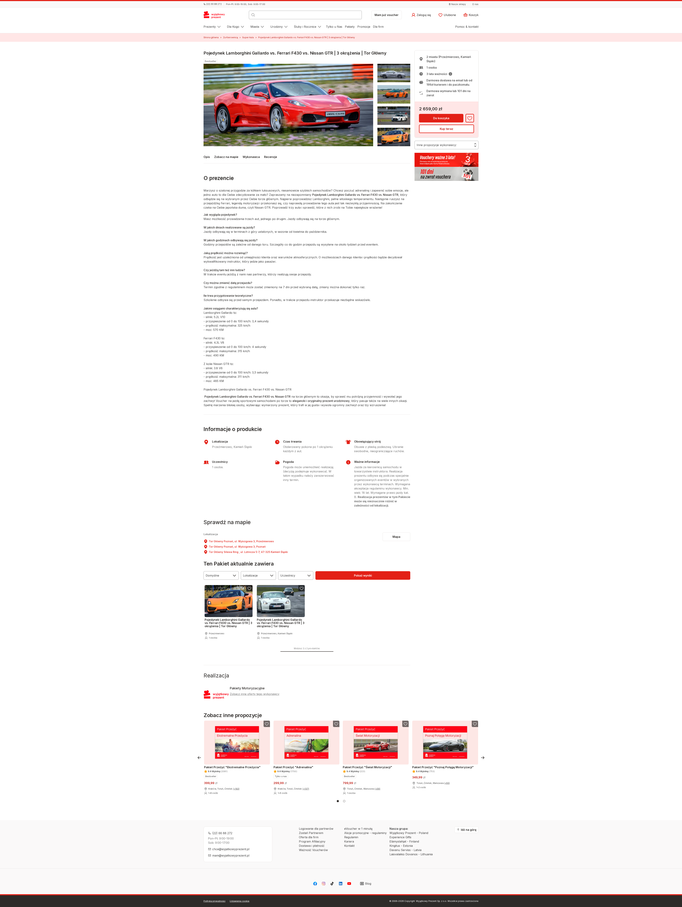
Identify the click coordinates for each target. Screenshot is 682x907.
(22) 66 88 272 (222, 833)
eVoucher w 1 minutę (358, 828)
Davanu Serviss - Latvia (405, 850)
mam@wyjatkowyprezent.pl (230, 855)
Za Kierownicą (230, 37)
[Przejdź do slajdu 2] (344, 801)
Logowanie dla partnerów (316, 828)
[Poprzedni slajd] (199, 757)
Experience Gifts (400, 837)
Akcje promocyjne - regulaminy (365, 833)
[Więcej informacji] (450, 74)
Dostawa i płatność (311, 845)
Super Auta (248, 37)
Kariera (349, 841)
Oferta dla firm (308, 837)
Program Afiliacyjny (312, 841)
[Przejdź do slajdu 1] (338, 801)
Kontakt (349, 845)
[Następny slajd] (483, 757)
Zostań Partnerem (311, 833)
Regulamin (351, 837)
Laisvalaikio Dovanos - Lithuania (411, 854)
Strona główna (211, 37)
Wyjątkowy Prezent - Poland (408, 833)
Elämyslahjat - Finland (404, 841)
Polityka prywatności (214, 901)
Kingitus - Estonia (401, 845)
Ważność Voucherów (313, 850)
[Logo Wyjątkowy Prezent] (216, 16)
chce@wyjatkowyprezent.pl (230, 849)
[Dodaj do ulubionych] (470, 118)
